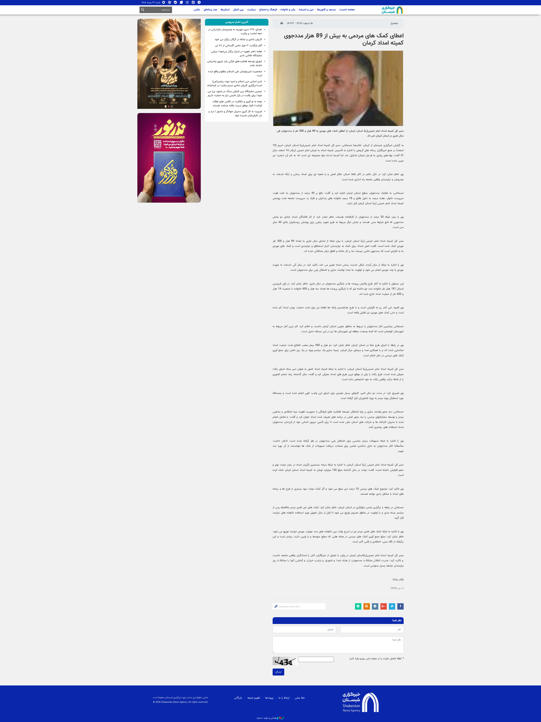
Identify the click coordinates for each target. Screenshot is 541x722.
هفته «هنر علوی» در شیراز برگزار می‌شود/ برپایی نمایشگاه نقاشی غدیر (236, 53)
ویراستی (181, 3)
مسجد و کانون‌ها (326, 10)
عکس (197, 10)
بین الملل (238, 10)
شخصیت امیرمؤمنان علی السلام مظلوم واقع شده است (235, 74)
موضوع (394, 23)
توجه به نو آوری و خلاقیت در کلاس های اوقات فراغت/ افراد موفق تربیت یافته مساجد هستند (237, 104)
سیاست (251, 10)
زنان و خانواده (287, 10)
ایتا (193, 3)
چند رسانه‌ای (210, 10)
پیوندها (269, 698)
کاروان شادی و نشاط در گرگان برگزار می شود (238, 39)
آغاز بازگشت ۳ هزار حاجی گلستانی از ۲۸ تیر (238, 46)
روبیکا (163, 3)
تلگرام (199, 3)
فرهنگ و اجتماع (268, 10)
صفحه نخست (347, 10)
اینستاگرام (187, 3)
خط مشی (300, 698)
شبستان (380, 10)
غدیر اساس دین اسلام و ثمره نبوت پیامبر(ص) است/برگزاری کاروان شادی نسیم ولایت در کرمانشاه (234, 83)
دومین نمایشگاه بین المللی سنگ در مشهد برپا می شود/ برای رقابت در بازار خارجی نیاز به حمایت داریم (235, 93)
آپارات (169, 3)
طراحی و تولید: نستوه (267, 718)
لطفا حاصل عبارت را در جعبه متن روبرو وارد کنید (376, 659)
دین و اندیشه (306, 10)
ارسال (278, 672)
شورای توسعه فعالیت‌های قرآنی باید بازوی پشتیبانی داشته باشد (234, 63)
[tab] (236, 22)
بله (175, 3)
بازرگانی (238, 698)
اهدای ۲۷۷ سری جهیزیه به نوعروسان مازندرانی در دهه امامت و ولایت (235, 31)
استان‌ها (225, 10)
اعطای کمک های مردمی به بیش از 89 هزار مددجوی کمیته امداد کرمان (344, 39)
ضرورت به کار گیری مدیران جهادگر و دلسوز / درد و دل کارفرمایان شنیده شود (235, 113)
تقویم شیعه (253, 698)
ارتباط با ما (284, 698)
